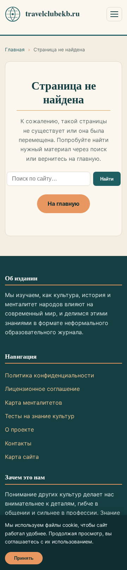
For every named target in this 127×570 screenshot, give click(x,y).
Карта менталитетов (33, 402)
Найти (107, 179)
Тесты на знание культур (39, 416)
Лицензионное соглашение (42, 388)
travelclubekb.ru (52, 13)
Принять (24, 558)
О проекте (19, 429)
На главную (63, 203)
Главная (15, 49)
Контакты (18, 443)
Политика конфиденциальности (49, 375)
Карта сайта (22, 456)
